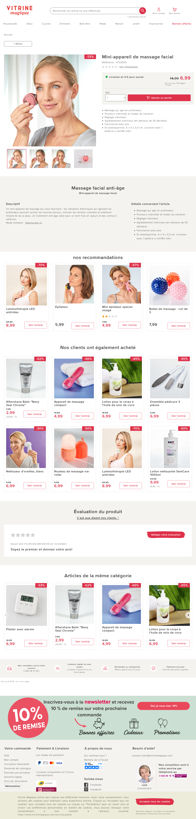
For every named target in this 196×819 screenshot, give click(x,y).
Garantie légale (13, 776)
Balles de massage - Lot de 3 (168, 310)
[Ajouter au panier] (159, 92)
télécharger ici (33, 222)
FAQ (6, 755)
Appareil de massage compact (69, 403)
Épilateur (61, 307)
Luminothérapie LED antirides (20, 310)
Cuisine (46, 23)
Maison (119, 23)
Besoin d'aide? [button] (144, 748)
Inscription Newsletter (17, 764)
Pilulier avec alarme (20, 629)
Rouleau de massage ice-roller (72, 473)
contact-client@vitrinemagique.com (152, 755)
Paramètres (141, 814)
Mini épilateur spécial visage (117, 308)
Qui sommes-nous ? (95, 755)
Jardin (136, 23)
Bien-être (85, 23)
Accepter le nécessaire (164, 811)
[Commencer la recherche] (142, 10)
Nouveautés (10, 23)
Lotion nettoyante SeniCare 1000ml (169, 473)
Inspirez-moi (156, 23)
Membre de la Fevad (96, 759)
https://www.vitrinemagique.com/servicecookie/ (45, 814)
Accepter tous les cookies (154, 801)
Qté (107, 92)
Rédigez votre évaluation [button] (166, 534)
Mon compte (11, 759)
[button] (18, 748)
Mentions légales (144, 811)
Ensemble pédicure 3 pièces (165, 403)
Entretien (65, 23)
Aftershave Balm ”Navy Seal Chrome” (22, 403)
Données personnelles (17, 772)
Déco (30, 23)
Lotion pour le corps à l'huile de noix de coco (118, 403)
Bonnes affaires (181, 23)
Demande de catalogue (17, 768)
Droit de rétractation (16, 781)
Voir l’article (36, 325)
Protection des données (159, 814)
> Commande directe (136, 17)
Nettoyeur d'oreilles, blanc (25, 471)
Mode (103, 23)
